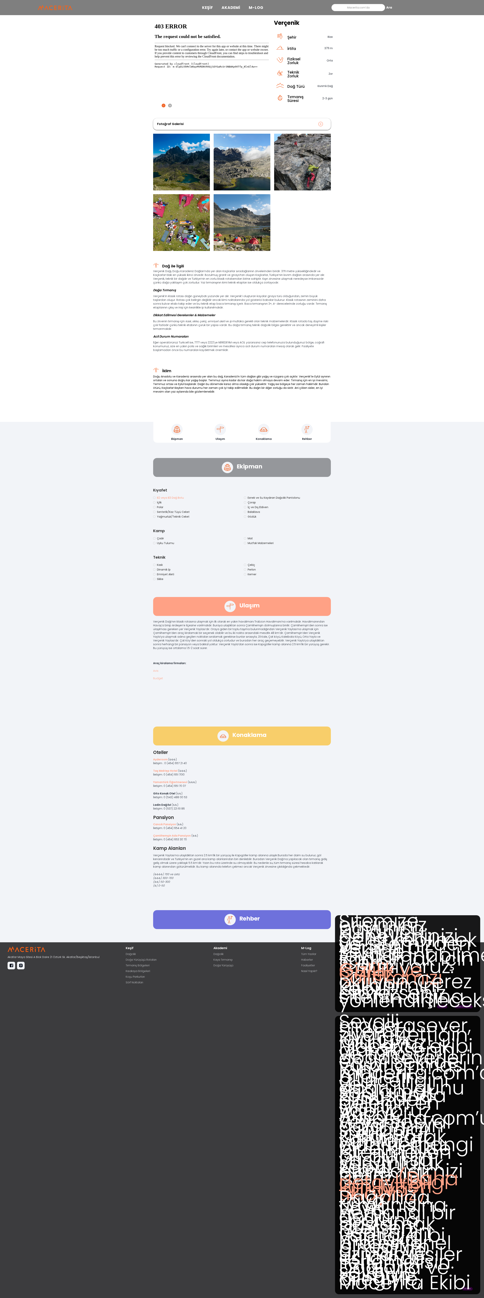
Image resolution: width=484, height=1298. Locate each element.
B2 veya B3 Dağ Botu (170, 498)
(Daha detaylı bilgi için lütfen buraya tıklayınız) (398, 1186)
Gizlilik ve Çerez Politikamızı (390, 973)
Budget (158, 678)
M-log (256, 7)
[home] (57, 7)
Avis (155, 671)
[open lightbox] (181, 162)
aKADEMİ (231, 7)
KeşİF (207, 7)
